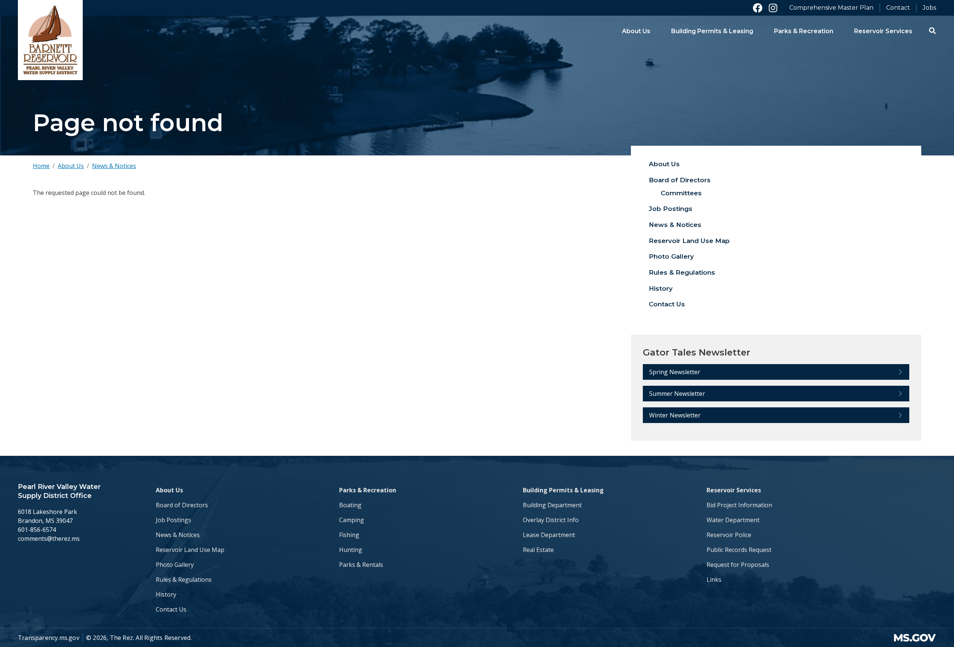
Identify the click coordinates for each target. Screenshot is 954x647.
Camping (351, 520)
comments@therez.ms (49, 538)
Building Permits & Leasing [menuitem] (712, 31)
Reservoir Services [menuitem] (883, 31)
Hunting (350, 550)
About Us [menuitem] (636, 31)
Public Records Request (739, 550)
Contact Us (667, 304)
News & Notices (114, 166)
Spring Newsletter (674, 372)
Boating (350, 505)
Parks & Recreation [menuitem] (803, 31)
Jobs (929, 7)
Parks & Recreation (367, 490)
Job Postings (670, 208)
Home (41, 166)
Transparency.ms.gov (48, 638)
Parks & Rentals (361, 565)
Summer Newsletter (677, 393)
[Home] (50, 40)
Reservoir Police (729, 535)
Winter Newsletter (675, 415)
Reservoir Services (734, 490)
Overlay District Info (551, 520)
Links (714, 579)
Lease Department (549, 535)
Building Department (552, 505)
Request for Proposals (738, 565)
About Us (71, 166)
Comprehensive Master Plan (831, 7)
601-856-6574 (37, 530)
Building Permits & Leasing (563, 490)
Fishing (349, 535)
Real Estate (538, 550)
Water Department (733, 520)
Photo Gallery (671, 256)
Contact (898, 7)
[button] (932, 30)
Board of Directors (680, 180)
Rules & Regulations (682, 272)
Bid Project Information (739, 505)
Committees (681, 193)
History (661, 288)
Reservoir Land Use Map (689, 240)
